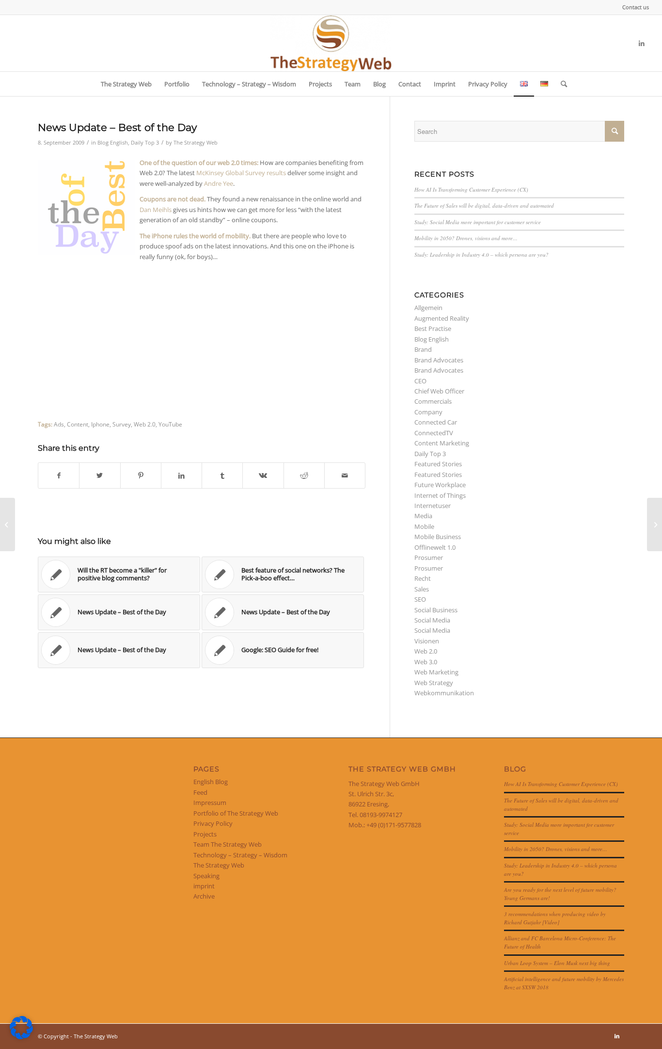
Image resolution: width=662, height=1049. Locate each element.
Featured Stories (438, 463)
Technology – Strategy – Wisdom (240, 855)
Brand (423, 349)
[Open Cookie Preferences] (21, 1037)
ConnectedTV (433, 432)
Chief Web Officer (439, 391)
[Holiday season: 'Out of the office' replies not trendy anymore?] (7, 524)
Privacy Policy (213, 823)
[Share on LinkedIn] (181, 475)
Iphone (100, 424)
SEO (420, 599)
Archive (204, 896)
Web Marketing (436, 672)
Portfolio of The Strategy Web (235, 813)
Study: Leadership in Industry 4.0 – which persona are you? (481, 254)
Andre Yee (218, 183)
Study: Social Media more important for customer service (477, 222)
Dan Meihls (156, 209)
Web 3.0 (425, 661)
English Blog (210, 781)
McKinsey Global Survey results (241, 172)
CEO (420, 381)
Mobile (424, 526)
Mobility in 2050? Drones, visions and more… (466, 238)
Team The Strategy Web (227, 844)
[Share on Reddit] (304, 475)
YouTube (170, 424)
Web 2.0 (145, 424)
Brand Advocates (438, 360)
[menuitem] (633, 7)
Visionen (426, 641)
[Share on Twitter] (99, 475)
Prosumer (428, 557)
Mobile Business (437, 536)
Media (423, 515)
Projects (205, 834)
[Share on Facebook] (58, 475)
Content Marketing (441, 443)
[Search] (560, 84)
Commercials (433, 401)
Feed (200, 792)
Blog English (112, 142)
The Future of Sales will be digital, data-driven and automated (484, 205)
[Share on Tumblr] (222, 475)
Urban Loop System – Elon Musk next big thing (557, 963)
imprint (204, 886)
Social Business (435, 610)
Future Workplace (440, 484)
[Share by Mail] (345, 475)
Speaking (206, 875)
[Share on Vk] (263, 475)
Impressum (209, 802)
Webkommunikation (444, 692)
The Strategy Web (195, 142)
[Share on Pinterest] (141, 475)
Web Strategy (433, 682)
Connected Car (435, 422)
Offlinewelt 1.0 (435, 547)
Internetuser (432, 505)
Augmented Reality (441, 318)
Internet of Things (440, 495)
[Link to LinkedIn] (641, 43)
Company (428, 412)
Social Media (432, 620)
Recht (422, 578)
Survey (121, 424)
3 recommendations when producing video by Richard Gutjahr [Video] (555, 918)
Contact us (635, 7)
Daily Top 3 (145, 142)
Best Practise (432, 328)
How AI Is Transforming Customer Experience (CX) (471, 189)
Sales (421, 589)
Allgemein (428, 307)
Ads (59, 424)
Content (77, 424)
